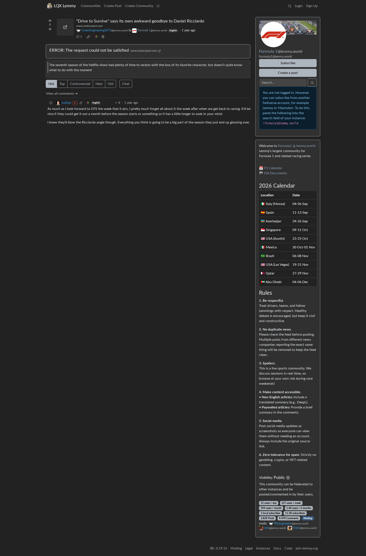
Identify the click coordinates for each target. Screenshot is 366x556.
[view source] (103, 37)
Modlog (308, 518)
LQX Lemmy (65, 6)
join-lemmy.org (307, 548)
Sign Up (312, 6)
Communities (91, 6)
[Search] (289, 6)
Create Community (139, 6)
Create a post (288, 73)
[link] (88, 37)
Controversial (80, 84)
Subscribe (288, 63)
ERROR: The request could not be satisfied (89, 50)
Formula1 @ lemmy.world (296, 146)
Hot (51, 84)
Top (62, 84)
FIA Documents (275, 173)
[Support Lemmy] (158, 6)
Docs (277, 548)
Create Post (113, 6)
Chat (125, 84)
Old (110, 84)
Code (288, 548)
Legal (249, 548)
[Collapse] (50, 103)
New (99, 84)
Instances (263, 548)
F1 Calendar (273, 168)
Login (299, 6)
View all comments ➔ (62, 93)
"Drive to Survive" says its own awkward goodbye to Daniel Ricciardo (140, 21)
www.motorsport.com (89, 26)
